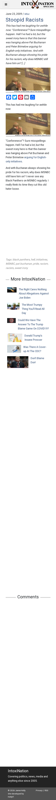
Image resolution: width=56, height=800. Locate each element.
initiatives (41, 259)
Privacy (39, 790)
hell (33, 259)
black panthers (21, 259)
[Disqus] (28, 641)
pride (36, 263)
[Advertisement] (28, 224)
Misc (26, 14)
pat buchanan (24, 263)
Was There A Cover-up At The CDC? (34, 349)
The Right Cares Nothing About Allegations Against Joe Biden (34, 293)
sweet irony (21, 268)
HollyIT (11, 797)
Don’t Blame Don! (37, 360)
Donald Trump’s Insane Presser (33, 337)
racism (44, 263)
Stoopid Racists (24, 20)
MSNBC (10, 263)
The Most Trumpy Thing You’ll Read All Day (33, 309)
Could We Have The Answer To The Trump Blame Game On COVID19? (33, 324)
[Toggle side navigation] (6, 4)
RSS (46, 790)
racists (10, 268)
